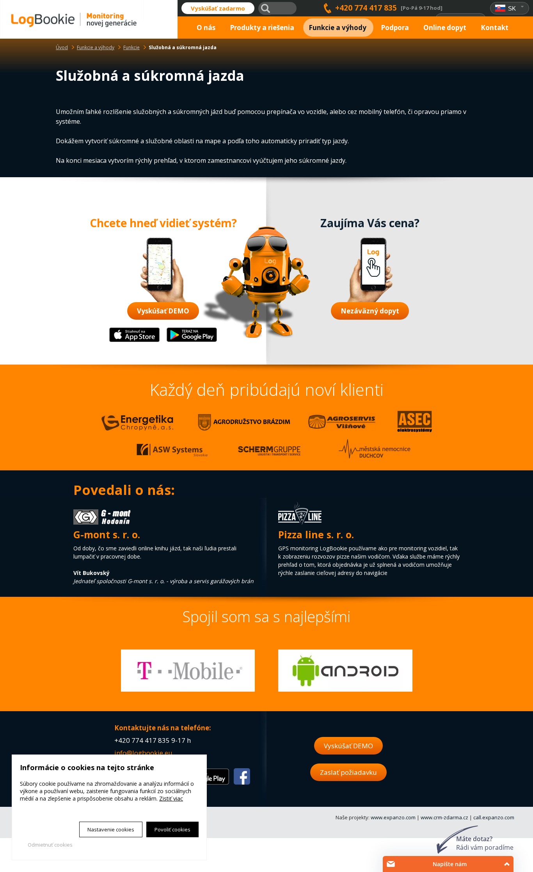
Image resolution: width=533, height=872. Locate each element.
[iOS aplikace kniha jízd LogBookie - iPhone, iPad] (134, 340)
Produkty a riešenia (262, 27)
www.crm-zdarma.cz (444, 817)
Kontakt (494, 27)
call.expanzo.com (493, 817)
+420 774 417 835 (366, 8)
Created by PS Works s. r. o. (53, 854)
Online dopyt (444, 27)
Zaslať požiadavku (348, 772)
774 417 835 (150, 740)
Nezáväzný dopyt (370, 310)
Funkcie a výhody (337, 27)
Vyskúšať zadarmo (218, 8)
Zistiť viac (171, 798)
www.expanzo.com (393, 817)
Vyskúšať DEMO (163, 310)
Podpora (395, 27)
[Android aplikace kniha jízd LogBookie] (192, 340)
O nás (206, 27)
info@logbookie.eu (143, 752)
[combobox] (510, 8)
